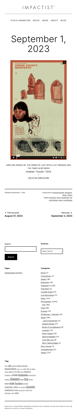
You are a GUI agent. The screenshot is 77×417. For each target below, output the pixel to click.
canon (18, 369)
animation (52, 197)
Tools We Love (48, 340)
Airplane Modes (58, 192)
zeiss (17, 393)
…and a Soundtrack (50, 321)
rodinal (15, 387)
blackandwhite (10, 369)
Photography (46, 302)
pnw (12, 383)
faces (59, 197)
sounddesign (67, 200)
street (16, 390)
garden (11, 372)
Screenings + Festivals (50, 314)
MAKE (45, 20)
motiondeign (53, 200)
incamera (7, 375)
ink (71, 197)
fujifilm (33, 369)
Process (44, 311)
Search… (8, 244)
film (28, 369)
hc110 (15, 372)
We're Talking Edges (50, 343)
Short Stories (46, 346)
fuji (30, 369)
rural (19, 387)
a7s (9, 366)
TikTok (48, 171)
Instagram (30, 171)
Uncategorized (47, 350)
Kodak (15, 375)
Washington (8, 393)
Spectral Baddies (48, 337)
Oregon (15, 379)
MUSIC (36, 20)
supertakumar (21, 390)
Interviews (45, 289)
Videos (69, 195)
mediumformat (32, 375)
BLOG (63, 20)
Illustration (45, 282)
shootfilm (30, 387)
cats (21, 369)
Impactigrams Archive (13, 273)
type (31, 390)
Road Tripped (47, 334)
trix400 (27, 390)
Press (43, 308)
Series (43, 318)
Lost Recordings (47, 295)
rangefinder (9, 387)
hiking (21, 372)
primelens (25, 383)
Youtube (40, 171)
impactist (27, 372)
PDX (26, 379)
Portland (18, 383)
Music (65, 195)
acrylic (14, 366)
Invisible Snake (47, 292)
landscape (23, 375)
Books (43, 273)
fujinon (6, 372)
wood (12, 393)
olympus (7, 379)
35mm (6, 366)
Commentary (46, 276)
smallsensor (9, 390)
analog (18, 366)
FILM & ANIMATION (20, 20)
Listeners (45, 330)
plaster (7, 383)
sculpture (23, 387)
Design (43, 279)
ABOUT (54, 20)
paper (61, 200)
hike (18, 372)
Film (43, 305)
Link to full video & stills (38, 178)
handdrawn (65, 197)
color (24, 369)
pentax (31, 379)
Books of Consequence (51, 327)
